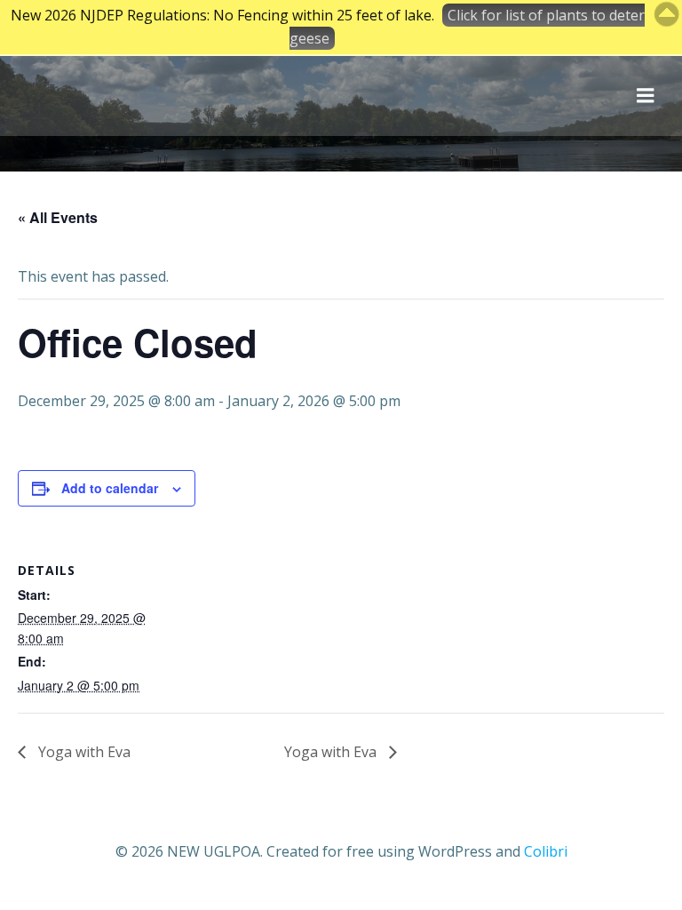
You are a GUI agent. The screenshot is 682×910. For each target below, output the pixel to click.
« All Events (58, 217)
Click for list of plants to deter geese (467, 26)
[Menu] (645, 96)
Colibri (545, 851)
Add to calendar (109, 488)
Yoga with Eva (83, 752)
